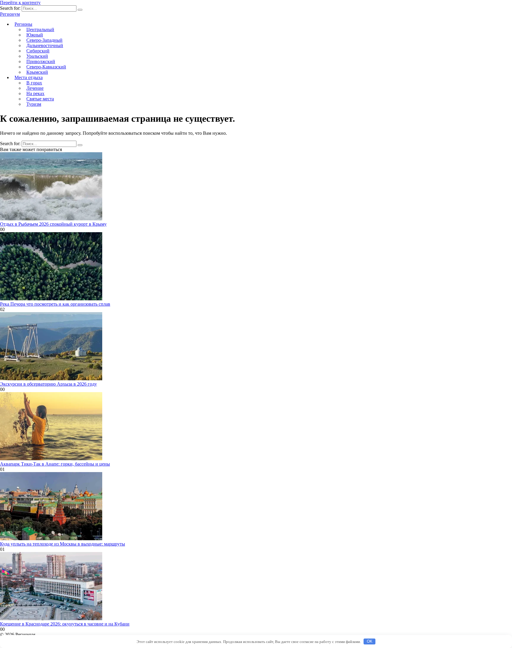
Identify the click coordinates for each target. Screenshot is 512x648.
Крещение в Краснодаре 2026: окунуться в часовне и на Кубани (64, 623)
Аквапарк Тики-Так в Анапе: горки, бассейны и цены (55, 463)
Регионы (23, 24)
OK (369, 641)
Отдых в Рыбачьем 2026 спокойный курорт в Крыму (53, 224)
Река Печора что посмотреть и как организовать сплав (55, 304)
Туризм (33, 104)
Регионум (10, 14)
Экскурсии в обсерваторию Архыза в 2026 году (48, 383)
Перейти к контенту (20, 2)
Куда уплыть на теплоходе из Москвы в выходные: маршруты (62, 543)
